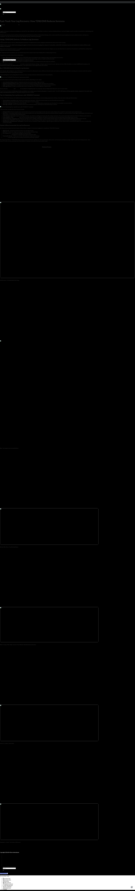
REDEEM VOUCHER (8, 861)
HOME (4, 854)
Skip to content (3, 872)
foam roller (16, 117)
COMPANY (6, 27)
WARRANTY (6, 51)
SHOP (4, 858)
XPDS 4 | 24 (11, 88)
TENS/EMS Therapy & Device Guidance (7, 17)
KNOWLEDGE (6, 857)
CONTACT (5, 864)
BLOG (4, 41)
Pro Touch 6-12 (16, 64)
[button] (4, 873)
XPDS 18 (18, 88)
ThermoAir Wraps (31, 103)
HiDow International (25, 24)
